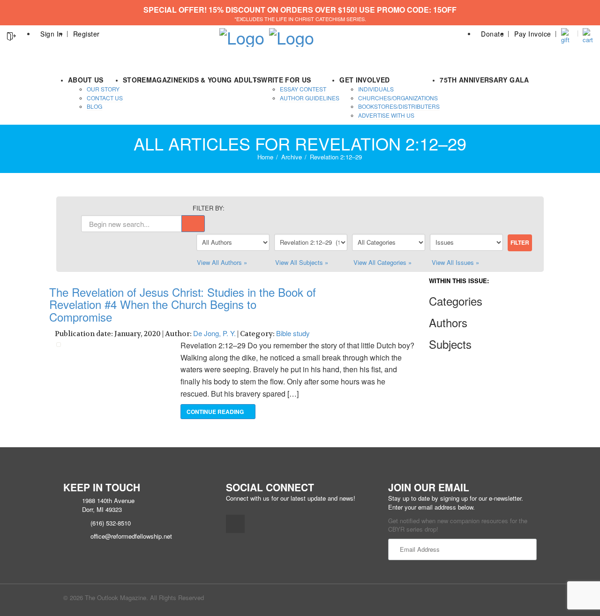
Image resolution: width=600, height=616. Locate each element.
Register (86, 33)
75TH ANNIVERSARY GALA (484, 79)
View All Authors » (222, 262)
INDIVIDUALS (376, 89)
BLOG (94, 106)
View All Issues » (455, 262)
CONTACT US (105, 98)
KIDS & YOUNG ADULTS (222, 79)
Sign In (51, 33)
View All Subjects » (301, 262)
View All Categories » (382, 262)
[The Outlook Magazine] (241, 34)
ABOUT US (86, 79)
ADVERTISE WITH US (386, 115)
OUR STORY (103, 89)
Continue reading (216, 411)
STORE (134, 79)
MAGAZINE (164, 79)
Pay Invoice (532, 33)
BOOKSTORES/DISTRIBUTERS (399, 106)
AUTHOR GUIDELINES (309, 98)
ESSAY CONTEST (303, 89)
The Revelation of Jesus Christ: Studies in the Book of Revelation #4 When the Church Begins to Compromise (182, 304)
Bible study (293, 333)
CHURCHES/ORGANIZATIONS (398, 98)
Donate (492, 33)
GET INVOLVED (364, 79)
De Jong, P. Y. (214, 333)
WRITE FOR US (286, 79)
